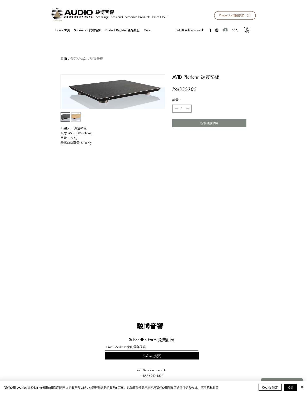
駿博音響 (105, 12)
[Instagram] (217, 30)
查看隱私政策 (209, 387)
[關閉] (301, 387)
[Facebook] (210, 30)
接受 (290, 387)
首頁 (64, 59)
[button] (247, 30)
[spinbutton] (182, 109)
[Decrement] (176, 109)
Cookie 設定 (270, 387)
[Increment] (188, 109)
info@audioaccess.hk (190, 30)
